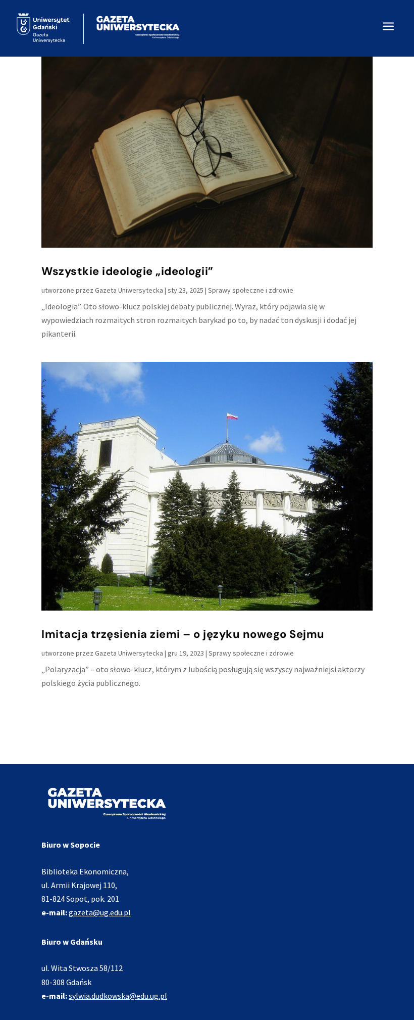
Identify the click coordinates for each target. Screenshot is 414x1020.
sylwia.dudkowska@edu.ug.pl (118, 996)
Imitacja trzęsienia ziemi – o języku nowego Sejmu (183, 634)
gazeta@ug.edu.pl (100, 912)
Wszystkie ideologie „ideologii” (127, 271)
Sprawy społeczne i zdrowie (250, 290)
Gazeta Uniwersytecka (129, 290)
